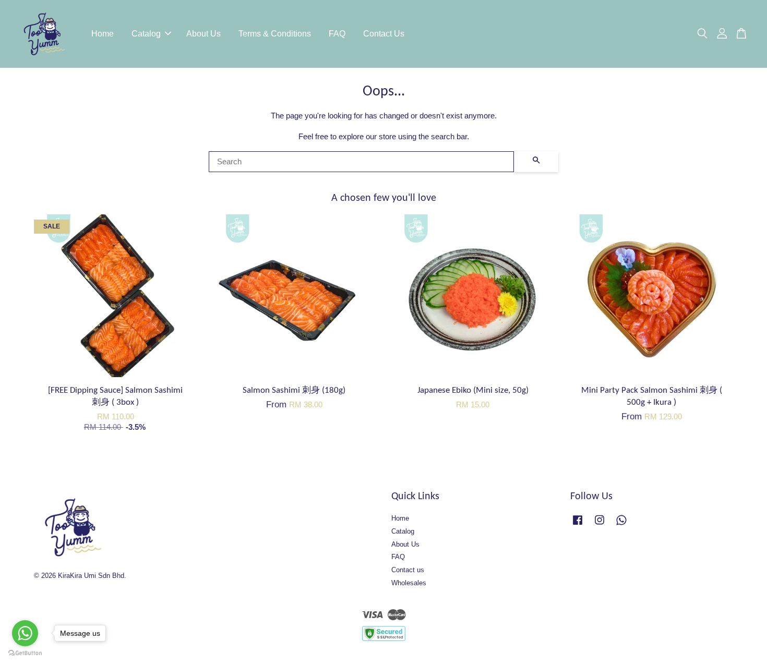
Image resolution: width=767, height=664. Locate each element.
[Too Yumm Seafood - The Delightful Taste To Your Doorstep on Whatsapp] (621, 525)
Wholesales (408, 583)
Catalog (146, 33)
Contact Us (383, 33)
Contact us (407, 570)
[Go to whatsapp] (25, 633)
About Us (203, 33)
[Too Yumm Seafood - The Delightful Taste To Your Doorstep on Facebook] (577, 525)
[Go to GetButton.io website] (25, 653)
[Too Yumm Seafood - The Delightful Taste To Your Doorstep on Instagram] (599, 525)
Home (102, 33)
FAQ (337, 33)
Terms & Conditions (274, 33)
